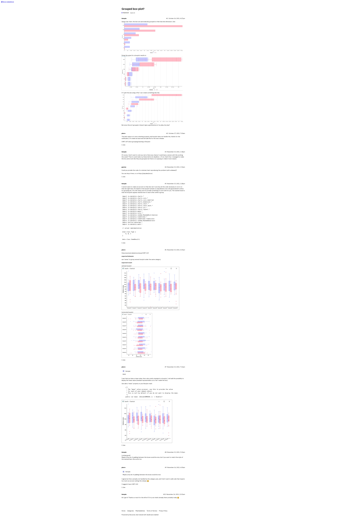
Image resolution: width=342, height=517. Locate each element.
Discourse (132, 515)
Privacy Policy (163, 511)
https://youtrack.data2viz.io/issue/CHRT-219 (135, 253)
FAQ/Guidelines (140, 511)
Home (123, 511)
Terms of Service (152, 511)
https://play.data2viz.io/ (145, 173)
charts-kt (132, 13)
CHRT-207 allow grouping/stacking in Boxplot (136, 141)
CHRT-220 (135, 484)
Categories (130, 511)
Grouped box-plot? (133, 9)
